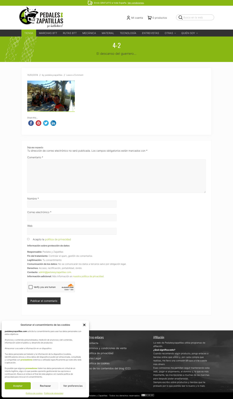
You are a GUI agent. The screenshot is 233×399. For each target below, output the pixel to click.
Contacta (92, 343)
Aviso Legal (94, 358)
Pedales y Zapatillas (97, 395)
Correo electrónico (39, 212)
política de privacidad (58, 239)
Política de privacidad (53, 393)
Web (29, 225)
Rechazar (45, 385)
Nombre (33, 198)
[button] (84, 324)
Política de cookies (34, 393)
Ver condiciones (136, 3)
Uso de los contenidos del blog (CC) (109, 368)
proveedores (26, 360)
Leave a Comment (74, 75)
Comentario (35, 157)
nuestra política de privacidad (88, 276)
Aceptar (18, 385)
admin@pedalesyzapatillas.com (55, 272)
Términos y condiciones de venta (106, 348)
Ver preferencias (73, 385)
